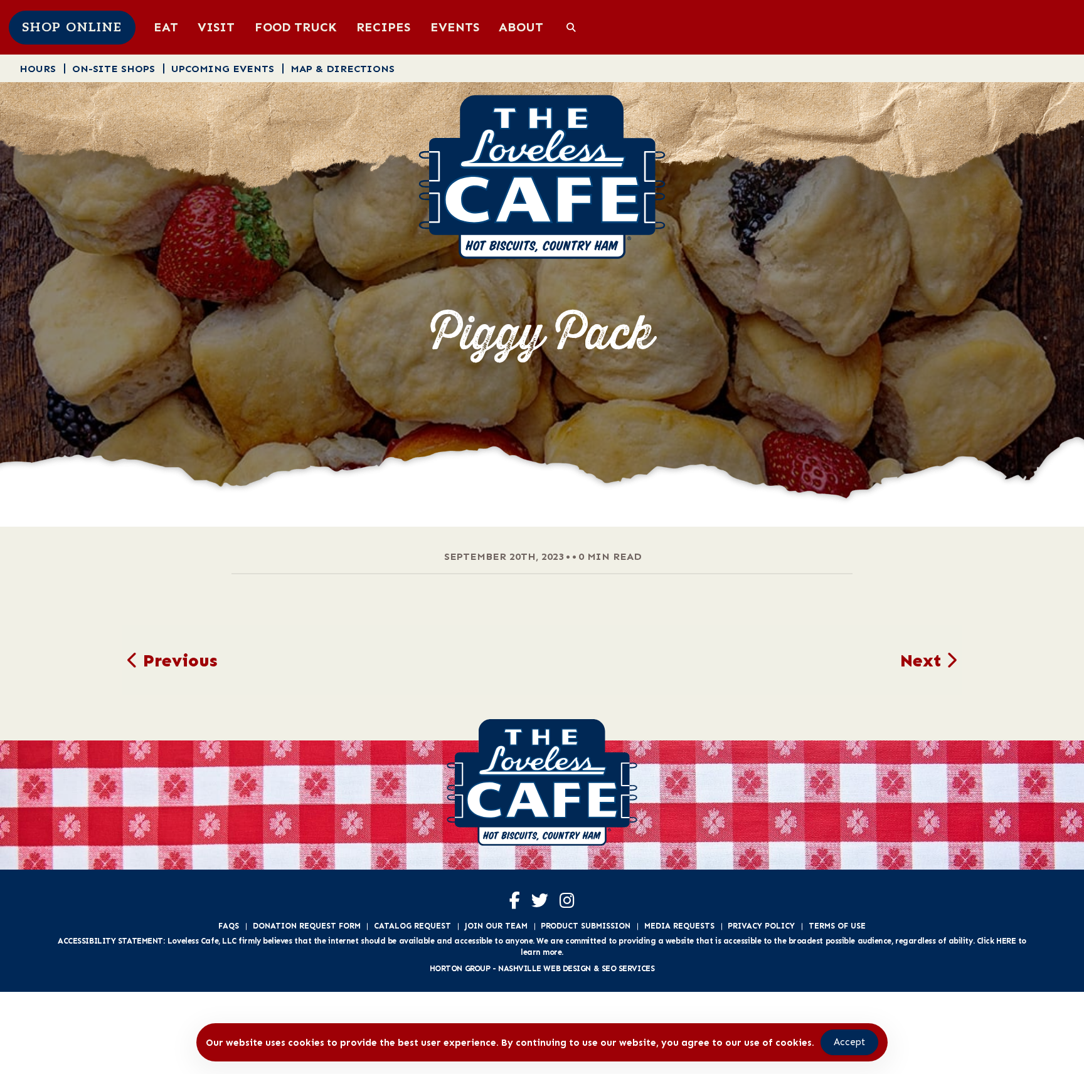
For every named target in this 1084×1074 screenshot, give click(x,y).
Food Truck (296, 26)
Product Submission (585, 925)
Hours (37, 68)
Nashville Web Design (544, 968)
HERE (1006, 940)
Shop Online (72, 27)
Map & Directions (342, 68)
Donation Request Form (307, 925)
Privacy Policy (761, 925)
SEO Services (628, 968)
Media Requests (679, 925)
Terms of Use (837, 925)
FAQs (228, 925)
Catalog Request (412, 925)
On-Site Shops (113, 68)
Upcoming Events (222, 68)
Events (454, 26)
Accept (849, 1042)
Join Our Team (496, 925)
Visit (216, 26)
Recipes (383, 26)
